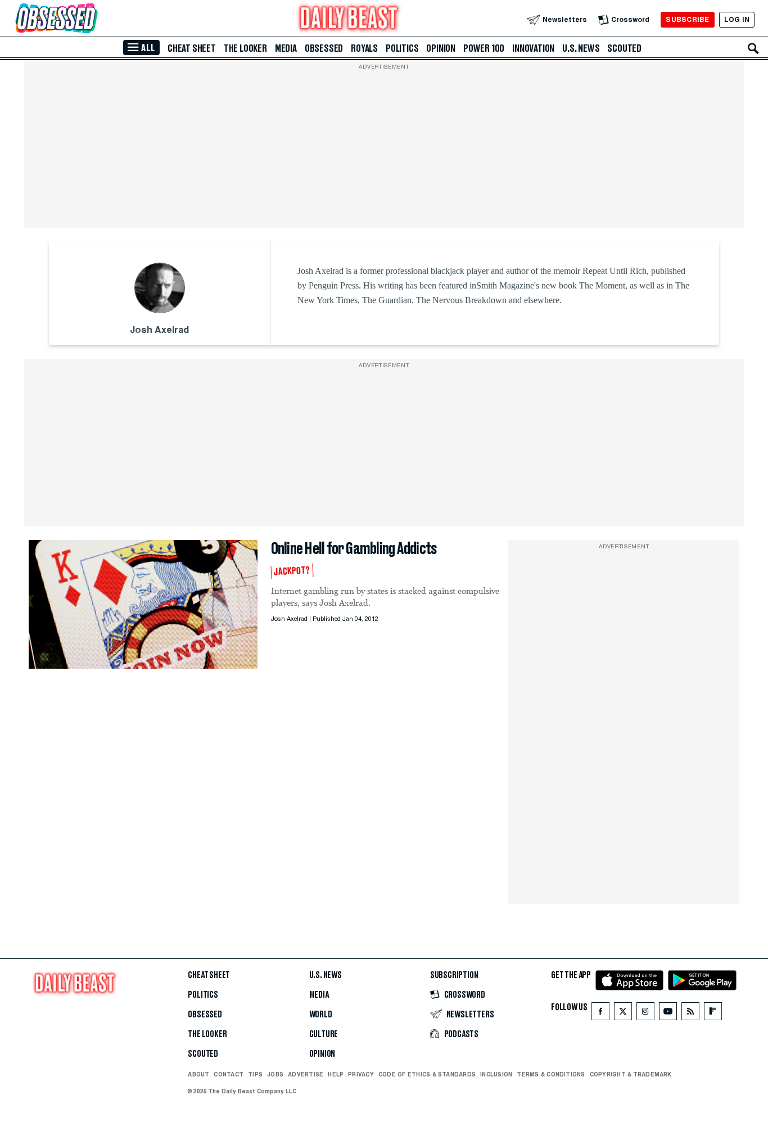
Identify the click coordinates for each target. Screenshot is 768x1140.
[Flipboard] (712, 1013)
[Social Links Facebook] (600, 1013)
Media (286, 48)
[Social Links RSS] (690, 1013)
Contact (228, 1074)
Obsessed (324, 48)
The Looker (245, 48)
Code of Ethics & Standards (427, 1074)
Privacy (361, 1074)
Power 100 (483, 48)
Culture (323, 1034)
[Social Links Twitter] (623, 1013)
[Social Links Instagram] (645, 1013)
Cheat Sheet (192, 48)
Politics (402, 48)
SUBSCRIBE (687, 19)
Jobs (275, 1074)
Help (336, 1074)
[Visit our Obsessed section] (92, 19)
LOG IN (736, 19)
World (320, 1014)
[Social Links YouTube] (668, 1013)
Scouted (624, 48)
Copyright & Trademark (631, 1074)
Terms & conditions (551, 1074)
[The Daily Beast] (349, 19)
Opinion (440, 48)
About (198, 1074)
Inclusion (496, 1074)
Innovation (533, 48)
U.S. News (580, 48)
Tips (255, 1074)
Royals (364, 48)
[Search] (753, 48)
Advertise (305, 1074)
